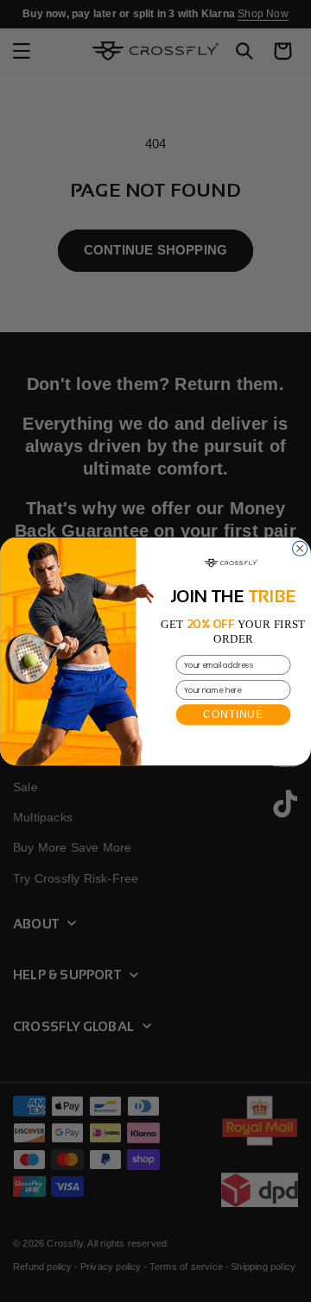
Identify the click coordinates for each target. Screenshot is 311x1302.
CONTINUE (233, 714)
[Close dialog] (300, 548)
